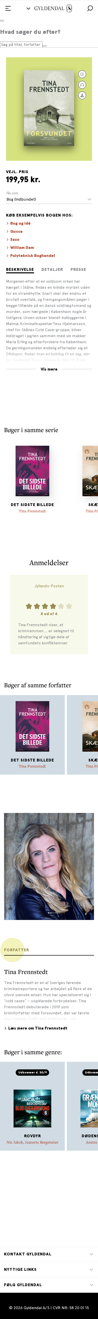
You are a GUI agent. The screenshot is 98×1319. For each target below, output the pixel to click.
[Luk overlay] (2, 20)
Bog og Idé (20, 223)
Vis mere (49, 369)
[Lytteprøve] (82, 85)
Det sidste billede (32, 505)
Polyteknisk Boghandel (32, 256)
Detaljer (52, 270)
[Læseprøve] (82, 74)
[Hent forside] (82, 95)
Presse (78, 270)
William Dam (22, 248)
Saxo (14, 240)
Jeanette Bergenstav (41, 1142)
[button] (90, 8)
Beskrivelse (20, 270)
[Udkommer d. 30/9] (32, 1102)
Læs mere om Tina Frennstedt (37, 1028)
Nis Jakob (15, 1142)
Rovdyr (32, 1136)
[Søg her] (44, 46)
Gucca (16, 231)
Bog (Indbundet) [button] (21, 199)
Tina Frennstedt (32, 510)
